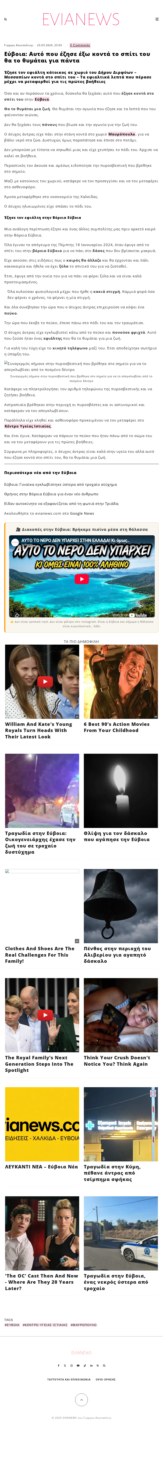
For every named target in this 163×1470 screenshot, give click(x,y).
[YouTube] (78, 1365)
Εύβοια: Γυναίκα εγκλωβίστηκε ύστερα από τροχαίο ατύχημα (60, 484)
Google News (82, 513)
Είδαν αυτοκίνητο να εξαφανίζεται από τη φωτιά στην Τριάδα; (61, 503)
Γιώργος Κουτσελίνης (18, 45)
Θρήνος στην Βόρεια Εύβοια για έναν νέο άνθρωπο (51, 493)
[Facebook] (59, 1365)
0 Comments (80, 45)
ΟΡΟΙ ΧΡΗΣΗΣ (106, 1379)
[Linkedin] (91, 1365)
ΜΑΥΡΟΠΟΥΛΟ (85, 1325)
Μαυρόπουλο (121, 134)
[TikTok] (85, 1365)
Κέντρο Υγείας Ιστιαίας (28, 426)
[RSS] (98, 1365)
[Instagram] (71, 1365)
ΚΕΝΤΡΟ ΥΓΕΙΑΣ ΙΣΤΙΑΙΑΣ (46, 1325)
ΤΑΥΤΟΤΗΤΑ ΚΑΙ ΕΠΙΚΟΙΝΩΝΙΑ (69, 1379)
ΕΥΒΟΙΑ (13, 1325)
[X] (65, 1365)
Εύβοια (42, 99)
